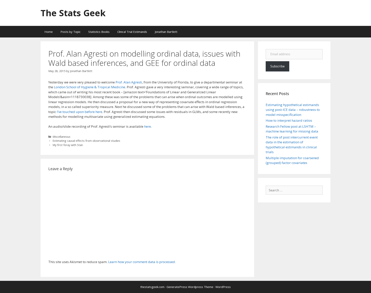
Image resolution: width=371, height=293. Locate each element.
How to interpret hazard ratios (289, 120)
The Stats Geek (73, 13)
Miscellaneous (61, 136)
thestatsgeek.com (152, 287)
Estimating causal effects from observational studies (86, 141)
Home (48, 32)
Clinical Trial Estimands (132, 32)
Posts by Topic (70, 32)
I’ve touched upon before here (79, 112)
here (147, 126)
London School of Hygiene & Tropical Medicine (89, 87)
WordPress (223, 287)
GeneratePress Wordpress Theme (190, 287)
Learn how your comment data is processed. (142, 262)
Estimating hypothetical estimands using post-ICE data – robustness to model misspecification (293, 110)
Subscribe (277, 66)
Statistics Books (99, 32)
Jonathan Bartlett (166, 32)
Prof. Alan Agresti (129, 82)
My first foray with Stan (68, 145)
